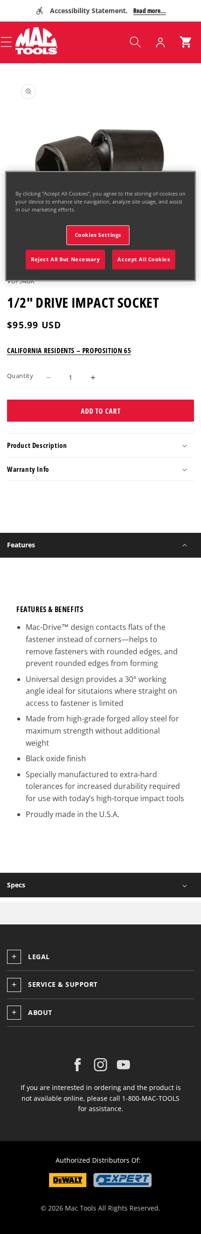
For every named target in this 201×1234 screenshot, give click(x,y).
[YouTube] (123, 1064)
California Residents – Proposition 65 (69, 350)
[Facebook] (77, 1064)
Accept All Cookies (143, 259)
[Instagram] (100, 1064)
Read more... (149, 10)
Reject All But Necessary (65, 259)
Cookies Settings (98, 234)
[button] (135, 42)
